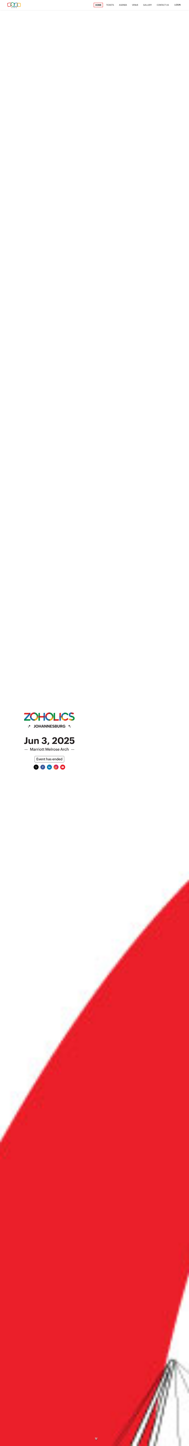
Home (98, 5)
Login (177, 5)
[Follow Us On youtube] (62, 767)
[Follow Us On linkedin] (49, 767)
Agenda (123, 5)
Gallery (147, 5)
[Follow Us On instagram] (56, 767)
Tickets (110, 5)
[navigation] (132, 5)
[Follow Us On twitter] (36, 767)
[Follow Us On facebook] (42, 767)
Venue (135, 5)
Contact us (163, 5)
